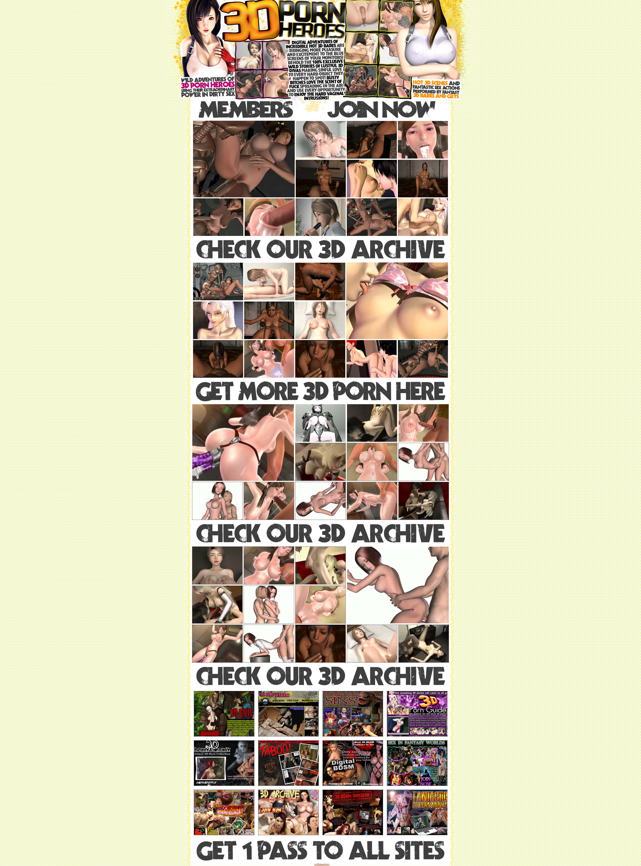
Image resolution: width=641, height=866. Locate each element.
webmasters (322, 864)
